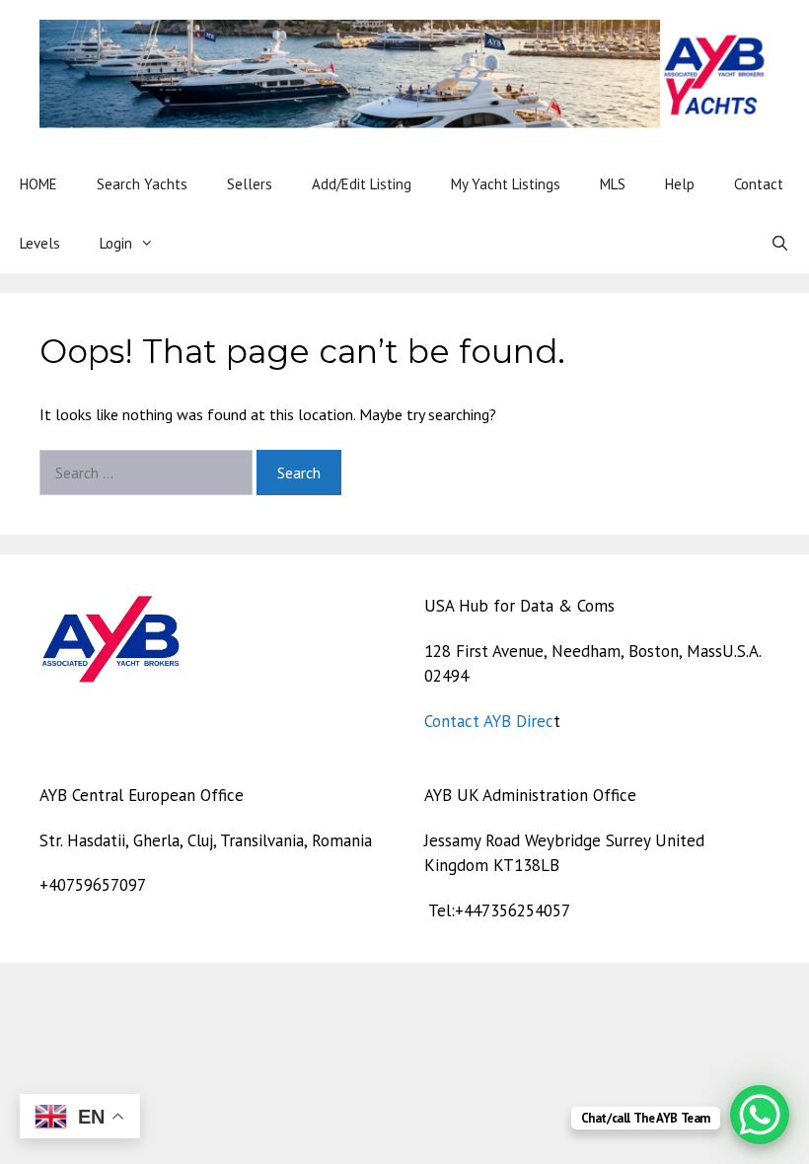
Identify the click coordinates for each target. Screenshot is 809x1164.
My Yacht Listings (505, 184)
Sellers (249, 184)
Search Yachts (142, 184)
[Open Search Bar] (780, 243)
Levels (40, 243)
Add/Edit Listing (361, 184)
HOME (38, 184)
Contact (758, 184)
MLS (612, 184)
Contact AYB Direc (488, 721)
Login (116, 243)
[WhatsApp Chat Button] (759, 1114)
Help (680, 184)
